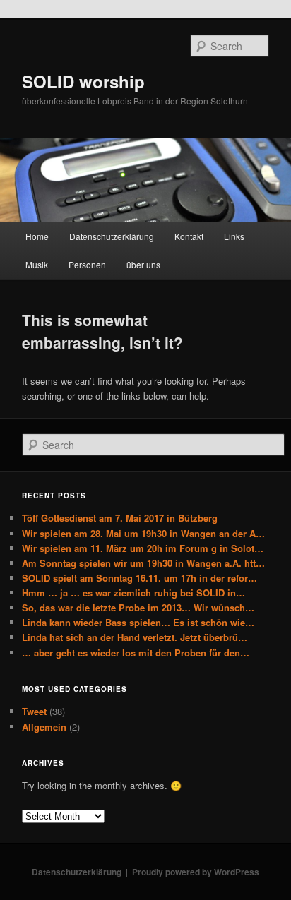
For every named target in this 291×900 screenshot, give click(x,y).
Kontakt (188, 236)
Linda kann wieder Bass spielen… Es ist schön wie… (138, 622)
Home (37, 236)
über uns (143, 264)
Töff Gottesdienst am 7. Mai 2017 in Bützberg (120, 517)
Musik (36, 264)
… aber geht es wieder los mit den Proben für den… (135, 652)
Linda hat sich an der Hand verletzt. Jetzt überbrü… (134, 637)
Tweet (34, 711)
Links (234, 236)
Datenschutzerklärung (111, 236)
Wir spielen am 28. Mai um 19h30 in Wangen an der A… (143, 533)
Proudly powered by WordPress (195, 871)
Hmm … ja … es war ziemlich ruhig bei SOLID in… (133, 592)
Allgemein (44, 726)
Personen (87, 264)
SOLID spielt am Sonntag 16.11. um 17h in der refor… (139, 577)
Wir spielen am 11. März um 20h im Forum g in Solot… (142, 548)
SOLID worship (83, 81)
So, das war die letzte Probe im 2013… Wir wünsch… (138, 607)
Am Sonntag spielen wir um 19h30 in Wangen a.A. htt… (143, 563)
